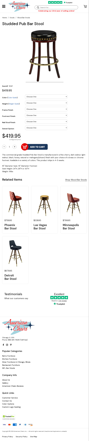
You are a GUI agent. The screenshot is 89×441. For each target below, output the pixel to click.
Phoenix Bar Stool (10, 226)
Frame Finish (7, 110)
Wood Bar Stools (23, 18)
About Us (6, 380)
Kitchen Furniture (9, 359)
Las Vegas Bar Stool (40, 226)
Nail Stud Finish (8, 122)
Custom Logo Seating (11, 407)
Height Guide (14, 104)
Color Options (8, 404)
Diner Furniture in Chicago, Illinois (16, 362)
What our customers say (16, 298)
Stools (12, 18)
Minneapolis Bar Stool (71, 226)
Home (4, 18)
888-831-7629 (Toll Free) (18, 340)
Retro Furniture (8, 356)
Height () (11, 104)
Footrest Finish (8, 116)
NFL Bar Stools (8, 368)
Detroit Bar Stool (10, 277)
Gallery (5, 383)
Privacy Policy (7, 436)
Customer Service (10, 398)
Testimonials (13, 294)
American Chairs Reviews (13, 386)
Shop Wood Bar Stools (76, 179)
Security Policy (21, 436)
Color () (10, 97)
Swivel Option (8, 129)
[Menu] (3, 6)
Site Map (33, 436)
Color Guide (12, 98)
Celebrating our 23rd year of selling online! (56, 11)
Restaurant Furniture (11, 365)
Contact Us (7, 401)
